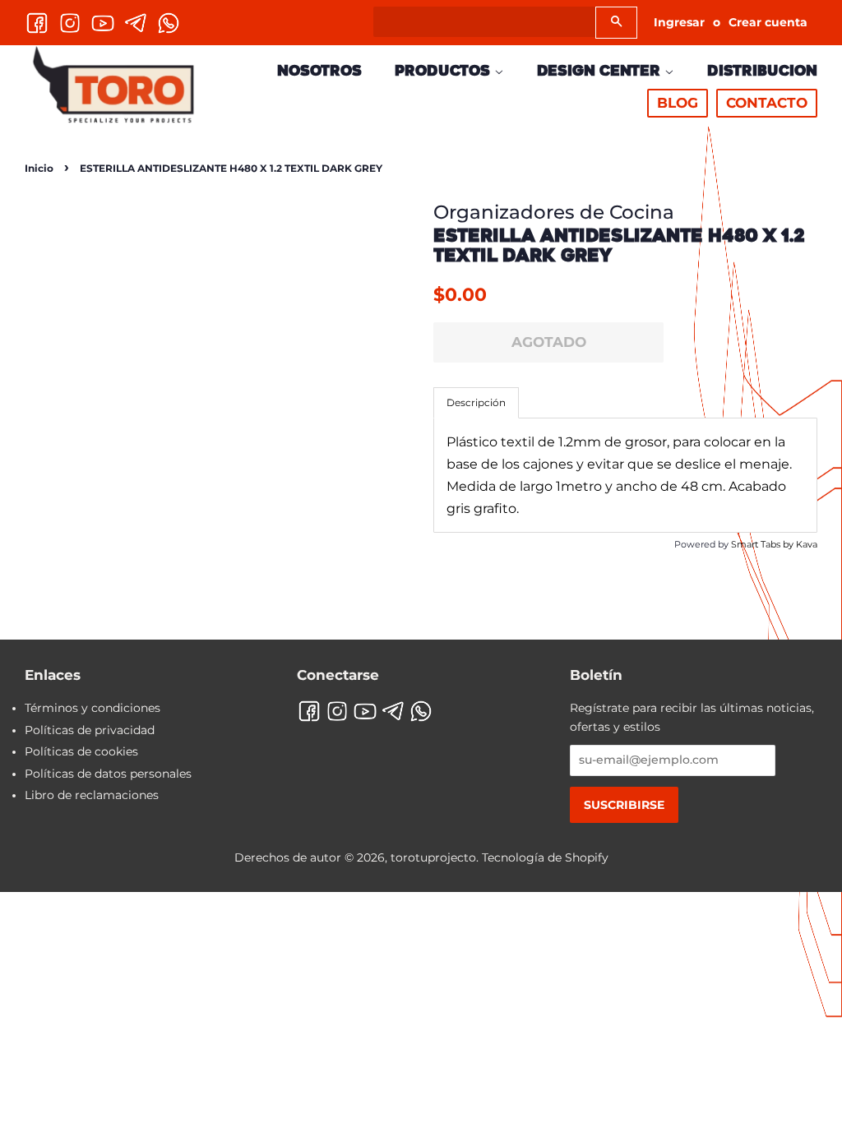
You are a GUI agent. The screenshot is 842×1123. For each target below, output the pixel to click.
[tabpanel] (625, 476)
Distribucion (762, 70)
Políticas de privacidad (90, 730)
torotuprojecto (433, 857)
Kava (806, 544)
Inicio (39, 168)
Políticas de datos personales (108, 773)
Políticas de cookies (81, 751)
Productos (444, 70)
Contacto (766, 103)
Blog (677, 103)
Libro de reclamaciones (92, 795)
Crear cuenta (768, 22)
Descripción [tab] (476, 402)
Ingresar (679, 22)
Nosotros (319, 70)
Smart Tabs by (763, 544)
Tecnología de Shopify (545, 857)
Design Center (600, 70)
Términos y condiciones (92, 707)
